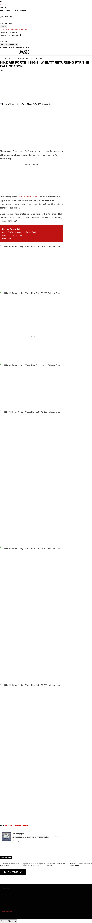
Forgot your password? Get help (14, 29)
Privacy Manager (8, 921)
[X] (18, 840)
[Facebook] (13, 840)
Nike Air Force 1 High (27, 196)
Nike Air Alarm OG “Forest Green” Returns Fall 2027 (9, 864)
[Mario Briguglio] (6, 837)
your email (5, 41)
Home (2, 59)
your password (6, 23)
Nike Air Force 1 (9, 825)
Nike (6, 59)
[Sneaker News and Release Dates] (22, 52)
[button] (90, 51)
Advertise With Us (7, 911)
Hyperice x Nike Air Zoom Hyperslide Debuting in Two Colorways (34, 864)
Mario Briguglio (24, 73)
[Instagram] (15, 840)
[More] (53, 849)
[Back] (1, 4)
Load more (12, 872)
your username (6, 16)
